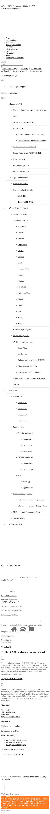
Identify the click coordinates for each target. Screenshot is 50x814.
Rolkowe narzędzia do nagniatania (31, 500)
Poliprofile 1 (22, 403)
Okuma (21, 299)
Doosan (21, 239)
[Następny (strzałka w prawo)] (4, 812)
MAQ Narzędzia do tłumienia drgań (26, 512)
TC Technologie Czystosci (23, 342)
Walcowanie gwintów (21, 336)
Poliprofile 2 (22, 409)
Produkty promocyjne (17, 87)
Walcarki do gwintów (21, 165)
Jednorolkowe (28, 439)
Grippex (21, 257)
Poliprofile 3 (22, 415)
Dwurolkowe (28, 445)
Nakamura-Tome (24, 293)
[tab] (25, 596)
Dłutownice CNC (19, 159)
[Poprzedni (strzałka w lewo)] (2, 812)
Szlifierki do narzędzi (21, 171)
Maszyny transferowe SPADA (24, 122)
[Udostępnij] (4, 810)
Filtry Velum (22, 348)
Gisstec (20, 251)
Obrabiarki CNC (15, 104)
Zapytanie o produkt (9, 596)
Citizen (20, 233)
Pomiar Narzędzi (15, 524)
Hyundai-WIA (23, 269)
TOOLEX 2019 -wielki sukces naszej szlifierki (23, 652)
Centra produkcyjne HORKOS (24, 147)
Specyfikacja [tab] (6, 642)
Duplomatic (22, 245)
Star (19, 311)
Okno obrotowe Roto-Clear (28, 366)
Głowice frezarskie (20, 214)
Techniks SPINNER (25, 202)
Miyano (21, 281)
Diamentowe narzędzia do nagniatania (32, 506)
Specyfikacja (6, 640)
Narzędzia (13, 390)
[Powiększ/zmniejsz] (9, 810)
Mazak (20, 275)
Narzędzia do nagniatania (22, 494)
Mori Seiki (22, 287)
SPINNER (21, 196)
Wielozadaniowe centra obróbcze (30, 135)
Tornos (20, 317)
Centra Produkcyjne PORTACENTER (27, 153)
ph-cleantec (22, 354)
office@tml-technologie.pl (11, 8)
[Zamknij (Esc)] (2, 810)
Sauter (20, 305)
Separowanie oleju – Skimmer (29, 372)
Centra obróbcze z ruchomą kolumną (32, 141)
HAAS (20, 263)
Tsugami (21, 323)
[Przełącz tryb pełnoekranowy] (7, 810)
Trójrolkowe (27, 451)
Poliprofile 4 (22, 421)
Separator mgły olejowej (22, 330)
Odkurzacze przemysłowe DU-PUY (31, 360)
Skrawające (27, 482)
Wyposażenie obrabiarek (18, 208)
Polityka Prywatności (31, 777)
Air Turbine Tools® (20, 184)
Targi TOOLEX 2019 (11, 678)
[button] (25, 80)
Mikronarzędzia (19, 518)
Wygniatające (28, 488)
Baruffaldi (22, 226)
